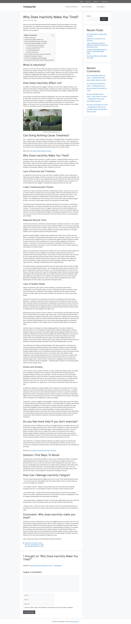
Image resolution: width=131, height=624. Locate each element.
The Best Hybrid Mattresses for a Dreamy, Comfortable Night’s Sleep (97, 51)
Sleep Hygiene (101, 6)
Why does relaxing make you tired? (40, 151)
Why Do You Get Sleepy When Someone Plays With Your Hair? (97, 109)
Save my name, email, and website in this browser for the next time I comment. (49, 607)
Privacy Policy (105, 1)
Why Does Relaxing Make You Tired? (34, 546)
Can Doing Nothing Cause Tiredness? (36, 41)
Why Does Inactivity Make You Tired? (36, 43)
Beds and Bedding (87, 6)
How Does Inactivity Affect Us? (34, 39)
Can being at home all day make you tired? (43, 450)
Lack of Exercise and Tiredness (36, 45)
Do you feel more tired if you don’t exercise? (38, 54)
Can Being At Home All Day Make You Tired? (97, 88)
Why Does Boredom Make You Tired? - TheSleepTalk (45, 565)
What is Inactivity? (30, 37)
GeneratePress (75, 621)
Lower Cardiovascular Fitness (36, 47)
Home (81, 1)
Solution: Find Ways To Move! (34, 56)
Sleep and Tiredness (71, 6)
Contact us (96, 1)
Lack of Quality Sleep (33, 50)
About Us (88, 1)
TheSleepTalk (29, 7)
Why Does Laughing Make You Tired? (34, 544)
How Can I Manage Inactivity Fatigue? (36, 58)
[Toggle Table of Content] (52, 35)
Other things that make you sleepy (33, 543)
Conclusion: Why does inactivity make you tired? (39, 60)
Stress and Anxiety (33, 52)
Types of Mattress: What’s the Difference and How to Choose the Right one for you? (97, 45)
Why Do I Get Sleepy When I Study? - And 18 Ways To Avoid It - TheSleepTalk (97, 96)
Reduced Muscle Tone (34, 49)
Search (89, 16)
